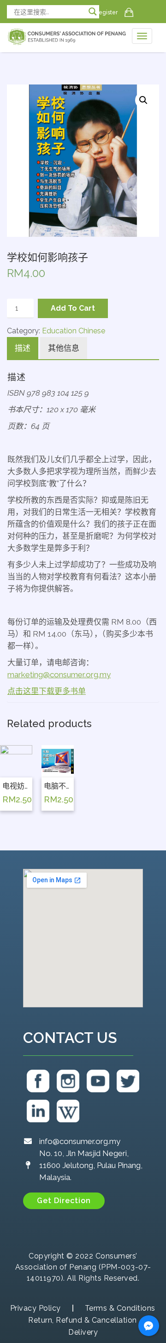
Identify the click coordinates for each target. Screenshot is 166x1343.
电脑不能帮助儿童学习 (57, 786)
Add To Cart (73, 308)
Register (106, 12)
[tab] (22, 348)
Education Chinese (73, 330)
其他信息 (63, 348)
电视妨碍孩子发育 (16, 786)
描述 (22, 348)
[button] (64, 1200)
